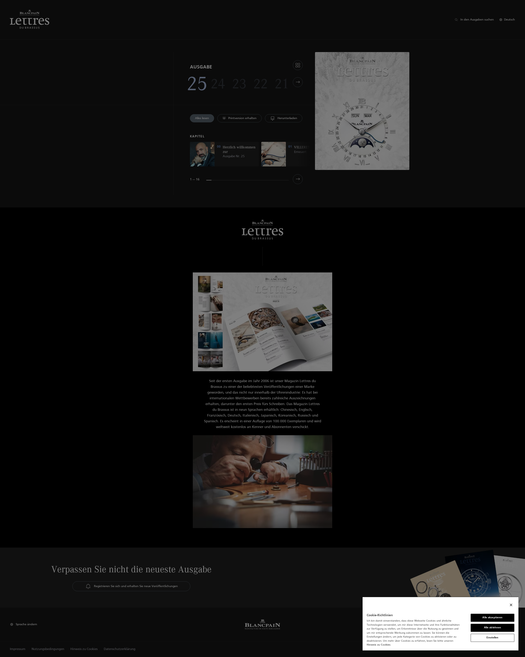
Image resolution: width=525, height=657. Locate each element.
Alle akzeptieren (492, 617)
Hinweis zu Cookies (378, 645)
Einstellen (492, 638)
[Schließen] (511, 604)
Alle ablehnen (492, 627)
